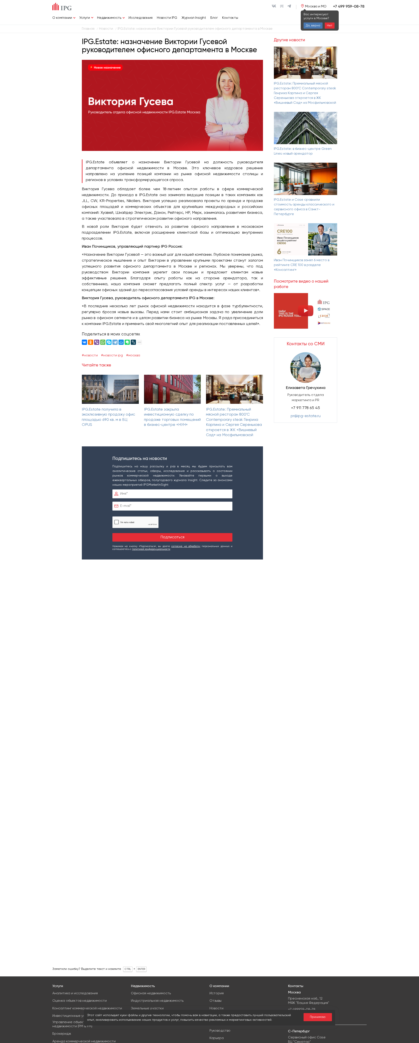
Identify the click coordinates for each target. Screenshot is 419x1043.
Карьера (217, 1038)
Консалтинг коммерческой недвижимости (87, 1008)
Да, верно (313, 25)
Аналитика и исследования (75, 993)
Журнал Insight (194, 18)
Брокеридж (61, 1034)
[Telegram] (115, 342)
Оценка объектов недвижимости (79, 1001)
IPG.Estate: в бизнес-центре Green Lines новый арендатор (303, 151)
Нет (329, 25)
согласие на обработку (185, 546)
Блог (214, 18)
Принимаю (318, 1017)
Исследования (141, 18)
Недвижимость (109, 18)
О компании (62, 18)
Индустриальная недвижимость (157, 1001)
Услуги (84, 18)
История (217, 993)
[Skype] (109, 342)
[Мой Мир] (121, 342)
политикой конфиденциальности (151, 549)
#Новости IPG (112, 355)
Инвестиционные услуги (72, 1016)
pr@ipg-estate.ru (306, 416)
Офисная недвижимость (151, 993)
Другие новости (289, 40)
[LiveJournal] (133, 342)
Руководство (220, 1031)
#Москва (133, 355)
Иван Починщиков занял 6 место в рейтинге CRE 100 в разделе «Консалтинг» (301, 265)
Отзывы (216, 1001)
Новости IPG (167, 18)
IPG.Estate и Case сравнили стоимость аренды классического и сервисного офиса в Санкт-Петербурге (304, 207)
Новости (216, 1008)
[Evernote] (127, 342)
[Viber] (96, 342)
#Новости (90, 355)
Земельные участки (147, 1008)
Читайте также (96, 365)
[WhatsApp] (102, 342)
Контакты (230, 18)
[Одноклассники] (90, 342)
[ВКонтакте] (84, 342)
